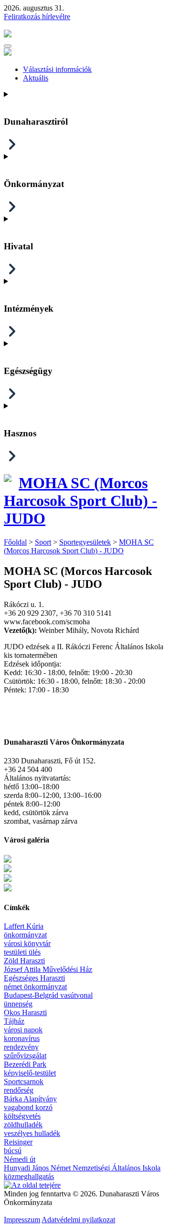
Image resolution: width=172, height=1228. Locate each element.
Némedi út (19, 1159)
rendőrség (18, 1090)
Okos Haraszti (25, 1012)
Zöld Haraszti (24, 961)
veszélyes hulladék (32, 1133)
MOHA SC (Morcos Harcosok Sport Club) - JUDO (80, 500)
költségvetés (22, 1116)
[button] (7, 46)
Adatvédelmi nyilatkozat (78, 1220)
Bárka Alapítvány (30, 1099)
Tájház (14, 1021)
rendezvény (21, 1047)
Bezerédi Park (25, 1064)
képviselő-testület (30, 1073)
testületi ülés (22, 952)
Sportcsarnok (23, 1081)
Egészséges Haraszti (34, 978)
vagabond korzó (28, 1107)
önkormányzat (25, 935)
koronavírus (22, 1038)
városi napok (23, 1030)
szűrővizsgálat (25, 1056)
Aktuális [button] (35, 78)
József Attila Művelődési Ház (48, 969)
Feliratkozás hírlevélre (37, 16)
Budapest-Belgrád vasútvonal (48, 995)
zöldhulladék (23, 1125)
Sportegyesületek (85, 542)
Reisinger (18, 1142)
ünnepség (18, 1004)
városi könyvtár (27, 943)
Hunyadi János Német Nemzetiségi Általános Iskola (82, 1168)
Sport (43, 542)
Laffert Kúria (23, 926)
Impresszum (22, 1220)
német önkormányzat (35, 986)
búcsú (13, 1150)
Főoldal (15, 542)
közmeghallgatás (29, 1176)
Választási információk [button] (57, 69)
